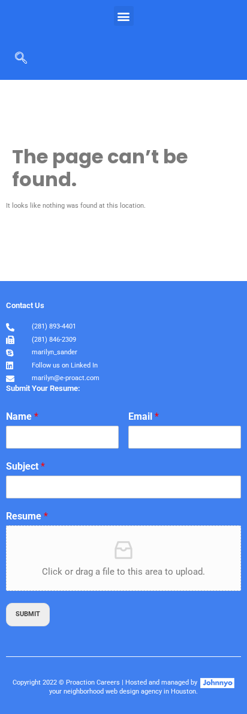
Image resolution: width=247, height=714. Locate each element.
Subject (25, 466)
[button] (124, 16)
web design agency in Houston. (152, 691)
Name (22, 416)
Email (143, 416)
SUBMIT (28, 614)
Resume (27, 516)
